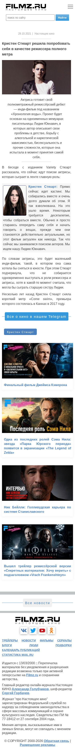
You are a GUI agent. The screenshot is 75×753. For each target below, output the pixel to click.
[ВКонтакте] (23, 630)
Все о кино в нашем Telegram (36, 317)
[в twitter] (33, 630)
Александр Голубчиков (30, 689)
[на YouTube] (42, 630)
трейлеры (10, 640)
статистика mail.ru (17, 654)
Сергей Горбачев (15, 693)
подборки (64, 645)
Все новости (37, 603)
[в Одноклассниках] (51, 630)
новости (29, 640)
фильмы (46, 640)
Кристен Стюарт (20, 332)
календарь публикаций (21, 650)
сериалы (64, 640)
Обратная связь (56, 741)
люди (33, 645)
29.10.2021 (24, 33)
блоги (7, 645)
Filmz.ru (32, 675)
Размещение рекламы (37, 745)
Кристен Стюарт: (42, 186)
